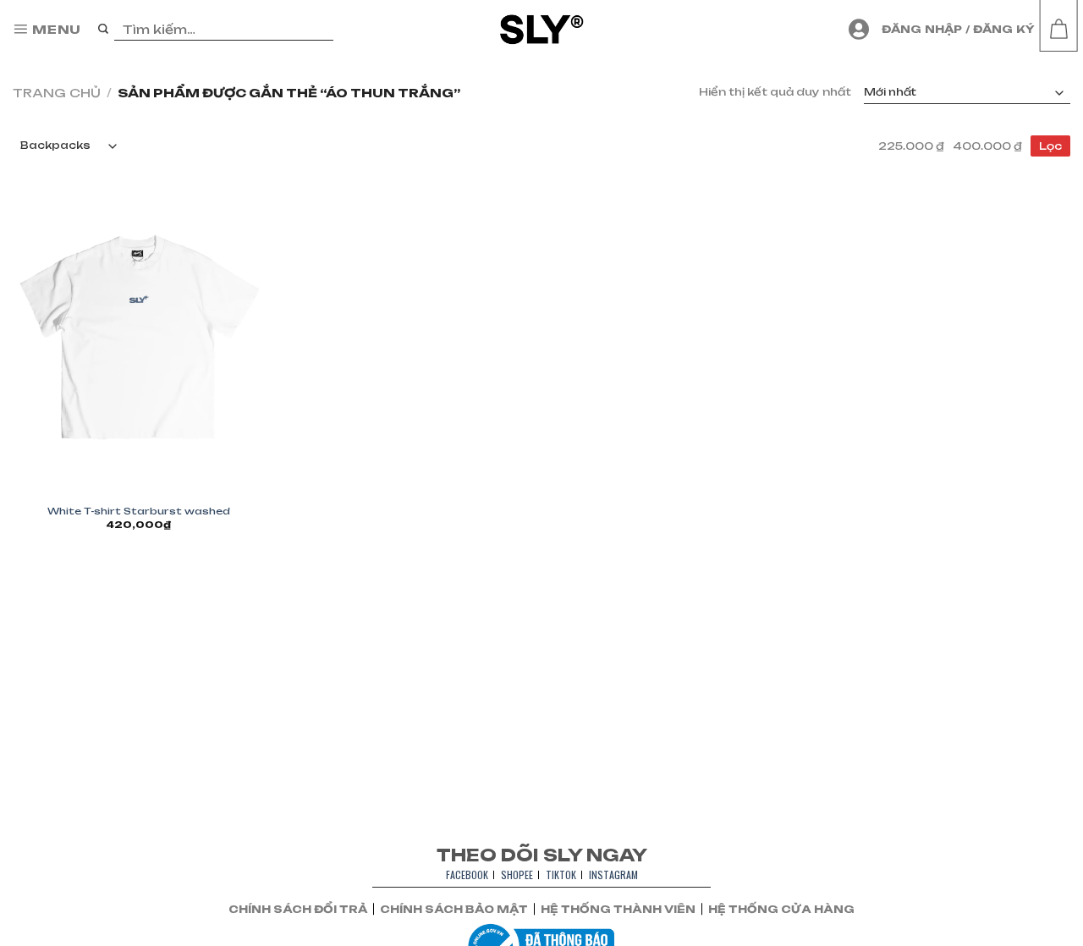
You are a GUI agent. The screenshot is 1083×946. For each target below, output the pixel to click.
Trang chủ (57, 92)
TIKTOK (561, 874)
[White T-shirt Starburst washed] (139, 339)
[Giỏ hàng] (1058, 29)
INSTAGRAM (613, 874)
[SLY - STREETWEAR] (542, 29)
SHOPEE (517, 874)
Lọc (1050, 146)
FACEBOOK (467, 874)
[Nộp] (103, 29)
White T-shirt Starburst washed (138, 511)
